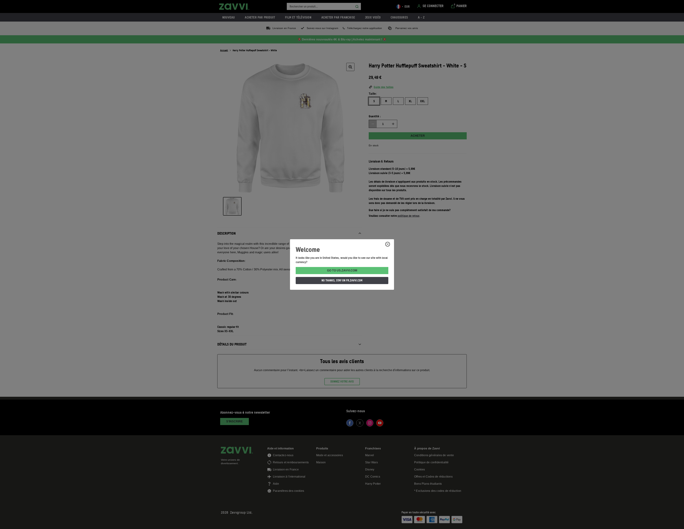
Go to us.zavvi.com (342, 270)
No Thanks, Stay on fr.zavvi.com (342, 280)
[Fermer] (387, 244)
